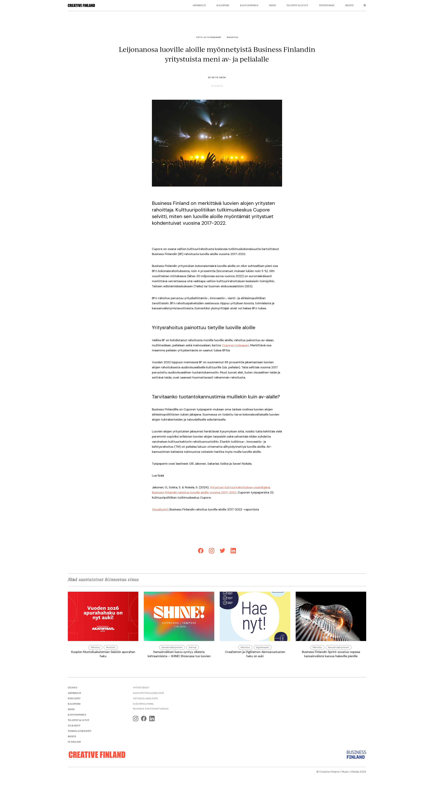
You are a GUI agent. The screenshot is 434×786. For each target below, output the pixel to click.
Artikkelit (199, 5)
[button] (326, 5)
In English (74, 742)
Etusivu (73, 687)
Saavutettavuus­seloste (148, 693)
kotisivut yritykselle (319, 776)
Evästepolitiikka (143, 703)
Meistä (72, 736)
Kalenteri (223, 5)
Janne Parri (359, 776)
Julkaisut (74, 725)
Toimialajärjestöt (79, 731)
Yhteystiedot (141, 687)
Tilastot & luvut (297, 5)
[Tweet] (222, 551)
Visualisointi (161, 509)
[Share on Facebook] (200, 551)
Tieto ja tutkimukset (208, 37)
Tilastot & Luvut (78, 720)
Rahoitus (232, 37)
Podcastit (74, 698)
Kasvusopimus (249, 5)
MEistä (349, 5)
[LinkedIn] (233, 551)
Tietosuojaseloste (145, 698)
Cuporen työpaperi (235, 345)
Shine (272, 5)
